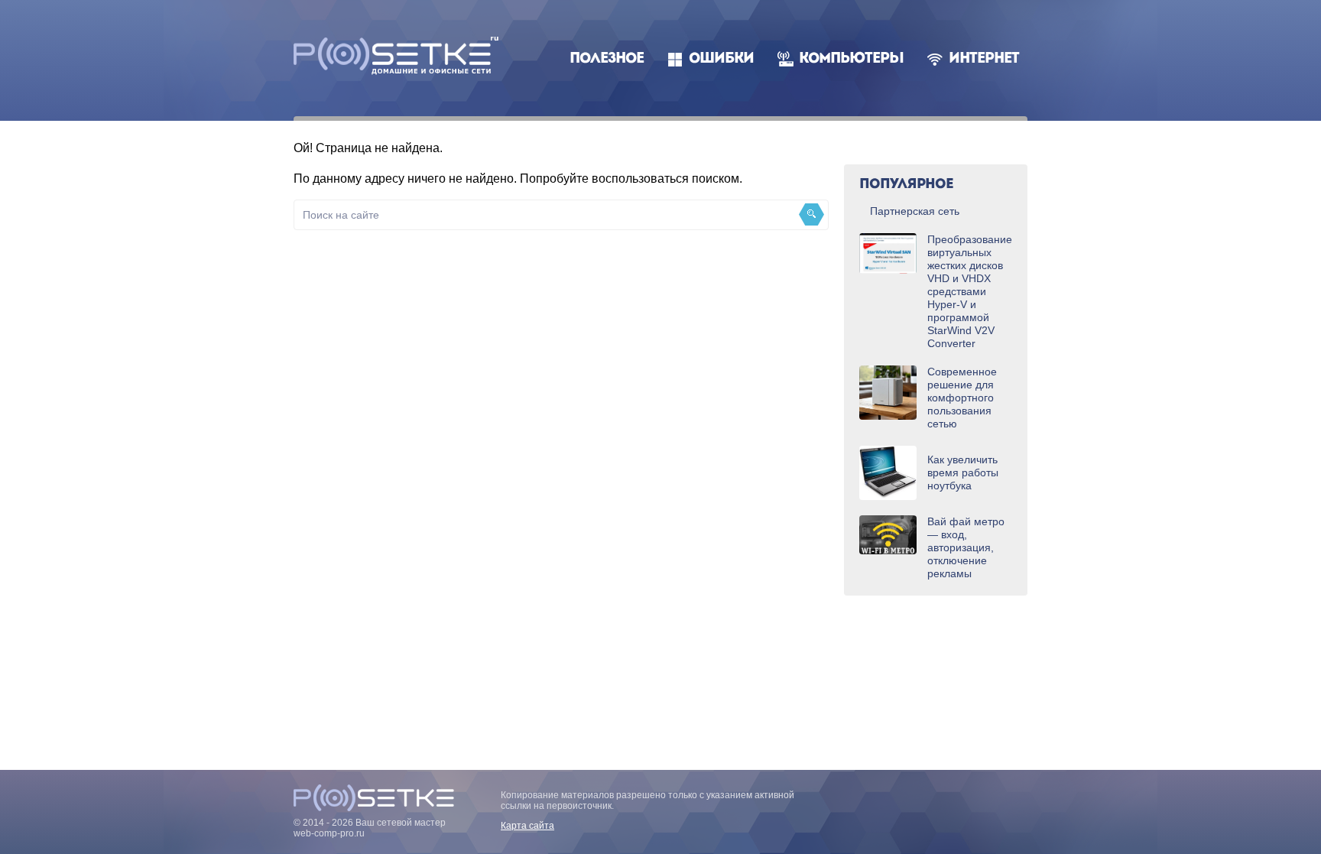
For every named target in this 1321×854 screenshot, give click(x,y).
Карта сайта (527, 825)
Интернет (984, 59)
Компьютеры (851, 59)
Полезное (607, 59)
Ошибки (721, 59)
